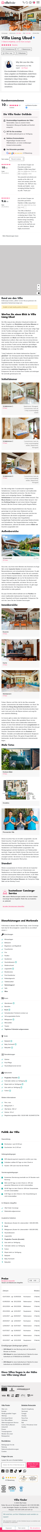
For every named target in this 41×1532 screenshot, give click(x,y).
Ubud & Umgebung (9, 41)
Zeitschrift (4, 1427)
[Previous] (17, 28)
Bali (22, 1422)
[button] (20, 316)
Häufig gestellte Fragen (8, 1413)
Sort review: (5, 159)
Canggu (23, 1413)
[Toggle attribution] (39, 293)
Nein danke (21, 1528)
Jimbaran (24, 1420)
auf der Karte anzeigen (23, 41)
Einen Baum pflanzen (8, 1425)
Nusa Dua (24, 1418)
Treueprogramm (6, 1431)
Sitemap (4, 1416)
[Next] (23, 28)
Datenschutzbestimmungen (10, 1449)
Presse (3, 1429)
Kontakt (3, 1411)
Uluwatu (24, 1416)
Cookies (4, 1451)
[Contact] (24, 3)
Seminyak (24, 1411)
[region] (20, 270)
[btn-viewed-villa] (30, 2)
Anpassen (9, 1528)
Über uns (4, 1409)
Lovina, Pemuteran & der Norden (29, 1426)
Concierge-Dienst (6, 1418)
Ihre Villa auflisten (7, 1420)
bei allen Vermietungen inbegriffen (13, 906)
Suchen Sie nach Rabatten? (33, 1465)
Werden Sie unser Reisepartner (7, 1435)
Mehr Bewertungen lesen (10, 236)
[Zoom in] (38, 285)
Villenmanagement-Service (9, 1422)
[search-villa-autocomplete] (26, 2)
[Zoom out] (38, 288)
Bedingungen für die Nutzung (7, 1446)
